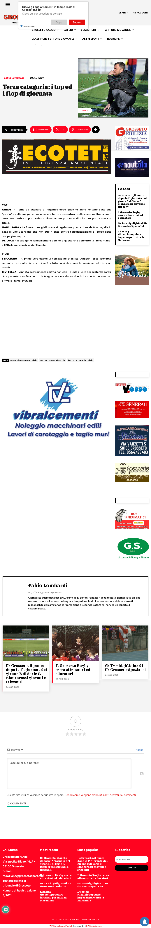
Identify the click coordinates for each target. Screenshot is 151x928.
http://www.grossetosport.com (45, 592)
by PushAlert (29, 26)
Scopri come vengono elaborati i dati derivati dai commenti (100, 794)
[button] (123, 12)
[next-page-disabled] (41, 45)
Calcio (85, 110)
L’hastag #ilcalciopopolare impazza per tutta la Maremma (131, 236)
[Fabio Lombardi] (16, 596)
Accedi (139, 749)
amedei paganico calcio (23, 360)
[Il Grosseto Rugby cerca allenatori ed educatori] (75, 643)
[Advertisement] (56, 321)
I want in (131, 867)
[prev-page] (35, 45)
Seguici (77, 22)
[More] (96, 129)
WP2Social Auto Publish (61, 926)
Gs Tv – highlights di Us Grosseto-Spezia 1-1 (132, 224)
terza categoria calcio (80, 360)
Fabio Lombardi (14, 78)
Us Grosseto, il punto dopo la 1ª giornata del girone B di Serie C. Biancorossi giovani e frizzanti (132, 201)
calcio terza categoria (52, 360)
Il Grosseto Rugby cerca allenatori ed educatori (130, 215)
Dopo (59, 22)
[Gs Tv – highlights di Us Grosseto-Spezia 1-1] (125, 643)
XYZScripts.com (94, 926)
